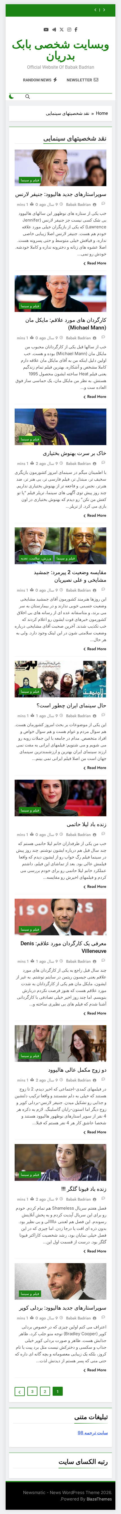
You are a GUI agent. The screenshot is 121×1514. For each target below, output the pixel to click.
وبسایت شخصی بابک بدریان (60, 50)
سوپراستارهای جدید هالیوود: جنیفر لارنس (60, 194)
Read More (96, 263)
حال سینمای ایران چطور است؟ (71, 705)
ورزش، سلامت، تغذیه (36, 558)
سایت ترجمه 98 (93, 1432)
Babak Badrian (78, 204)
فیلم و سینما (30, 180)
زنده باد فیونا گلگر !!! (83, 1189)
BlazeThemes (99, 1499)
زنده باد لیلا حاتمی (86, 824)
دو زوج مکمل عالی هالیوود (77, 1070)
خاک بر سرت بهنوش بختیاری (74, 453)
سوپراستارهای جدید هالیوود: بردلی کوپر (62, 1308)
